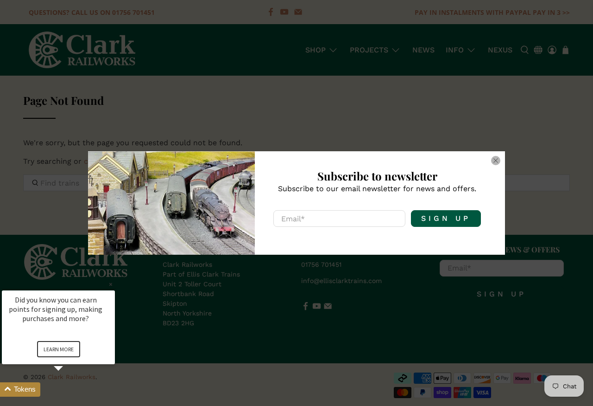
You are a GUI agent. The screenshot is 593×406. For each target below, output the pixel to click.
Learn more (59, 349)
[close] (495, 160)
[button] (69, 389)
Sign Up (446, 218)
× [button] (111, 284)
